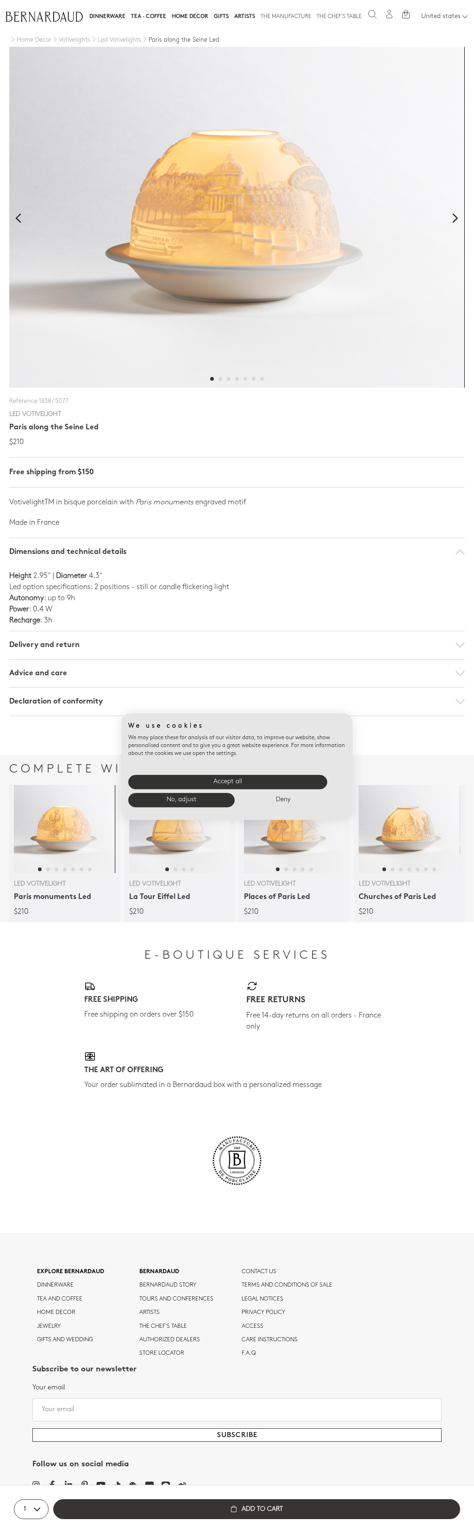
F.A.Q (249, 1353)
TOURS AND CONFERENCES (176, 1299)
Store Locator (161, 1353)
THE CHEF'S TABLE (163, 1326)
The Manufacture (286, 16)
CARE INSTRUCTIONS (270, 1340)
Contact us (259, 1272)
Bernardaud (159, 1272)
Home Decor (190, 16)
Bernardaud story (167, 1285)
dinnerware (55, 1285)
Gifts (221, 16)
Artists (244, 16)
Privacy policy (263, 1312)
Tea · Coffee (148, 16)
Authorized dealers (169, 1340)
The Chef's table (339, 16)
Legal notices (262, 1299)
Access (252, 1326)
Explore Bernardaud (70, 1272)
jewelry (49, 1326)
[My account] (389, 14)
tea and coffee (59, 1299)
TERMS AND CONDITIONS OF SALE (287, 1285)
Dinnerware (107, 16)
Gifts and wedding (65, 1340)
